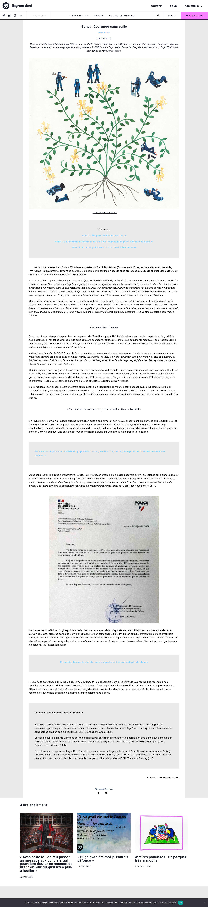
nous (173, 6)
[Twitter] (10, 16)
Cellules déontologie (122, 16)
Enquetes (104, 33)
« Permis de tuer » (79, 16)
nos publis (192, 6)
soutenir (156, 6)
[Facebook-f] (5, 16)
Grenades (99, 16)
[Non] (204, 902)
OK (180, 902)
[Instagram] (16, 16)
